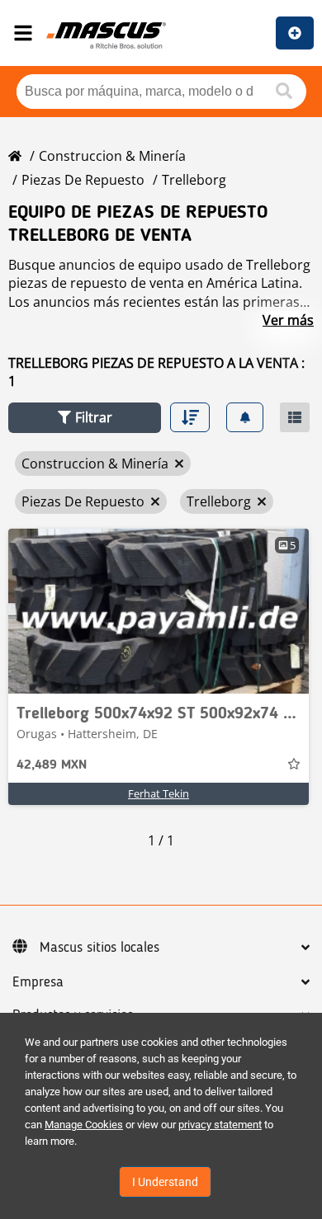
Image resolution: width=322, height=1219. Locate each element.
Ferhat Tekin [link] (158, 793)
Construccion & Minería (112, 156)
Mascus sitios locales (99, 947)
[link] (158, 611)
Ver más (288, 320)
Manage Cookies (84, 1124)
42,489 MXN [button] (52, 765)
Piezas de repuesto (82, 180)
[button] (84, 417)
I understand (165, 1181)
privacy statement (220, 1124)
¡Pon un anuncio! (295, 32)
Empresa (38, 982)
